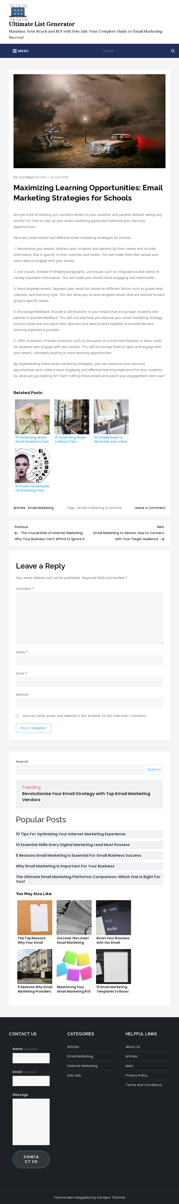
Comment (25, 588)
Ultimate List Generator (42, 24)
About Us (133, 1046)
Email (21, 673)
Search (22, 761)
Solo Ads (74, 1075)
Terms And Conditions (144, 1085)
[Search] (173, 51)
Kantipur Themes (111, 1197)
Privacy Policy (137, 1075)
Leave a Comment (150, 507)
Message (20, 1094)
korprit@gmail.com (33, 177)
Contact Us (31, 1159)
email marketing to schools (99, 507)
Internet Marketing (82, 1066)
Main (129, 1066)
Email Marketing (41, 508)
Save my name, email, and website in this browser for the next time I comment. (84, 715)
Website (22, 694)
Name (22, 652)
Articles (19, 508)
